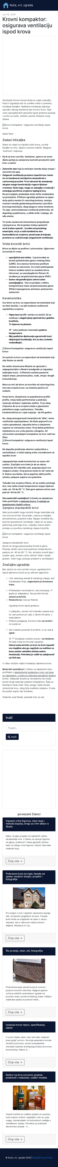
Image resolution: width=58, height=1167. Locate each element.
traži (13, 736)
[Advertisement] (29, 65)
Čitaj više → (15, 861)
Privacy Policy (46, 1157)
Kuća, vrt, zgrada (21, 5)
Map (35, 1157)
